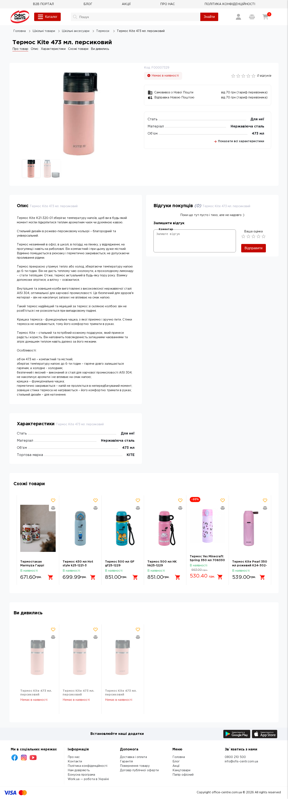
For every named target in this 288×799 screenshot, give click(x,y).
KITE (131, 455)
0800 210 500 (235, 757)
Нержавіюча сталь (247, 126)
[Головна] (20, 16)
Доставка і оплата (133, 757)
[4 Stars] (258, 236)
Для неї (257, 119)
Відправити (253, 248)
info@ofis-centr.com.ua (241, 761)
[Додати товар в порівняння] (53, 508)
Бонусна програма (81, 775)
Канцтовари (181, 770)
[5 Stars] (263, 236)
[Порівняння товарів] (252, 17)
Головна (178, 757)
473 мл (258, 133)
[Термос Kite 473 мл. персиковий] (38, 657)
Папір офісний (183, 775)
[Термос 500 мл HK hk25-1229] (165, 528)
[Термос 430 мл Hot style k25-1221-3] (80, 528)
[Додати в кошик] (51, 577)
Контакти (75, 761)
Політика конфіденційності (87, 766)
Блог (176, 761)
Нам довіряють (79, 770)
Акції (176, 766)
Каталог (51, 17)
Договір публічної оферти (139, 770)
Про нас (74, 757)
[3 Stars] (253, 236)
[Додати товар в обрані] (53, 500)
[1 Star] (243, 236)
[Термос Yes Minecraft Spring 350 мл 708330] (207, 526)
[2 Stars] (248, 236)
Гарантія (126, 761)
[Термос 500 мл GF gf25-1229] (122, 528)
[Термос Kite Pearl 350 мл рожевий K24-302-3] (250, 528)
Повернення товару (135, 766)
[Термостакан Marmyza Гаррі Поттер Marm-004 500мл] (38, 528)
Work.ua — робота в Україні (88, 779)
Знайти (209, 17)
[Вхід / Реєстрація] (238, 17)
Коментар (166, 229)
